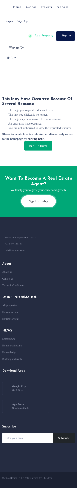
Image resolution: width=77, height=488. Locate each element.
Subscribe (64, 438)
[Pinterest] (70, 482)
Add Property (43, 35)
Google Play (19, 388)
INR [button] (10, 58)
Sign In (66, 35)
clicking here (36, 138)
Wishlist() (16, 47)
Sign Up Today (38, 201)
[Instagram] (56, 482)
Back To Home (38, 145)
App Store (20, 406)
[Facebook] (42, 482)
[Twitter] (49, 482)
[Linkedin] (63, 482)
